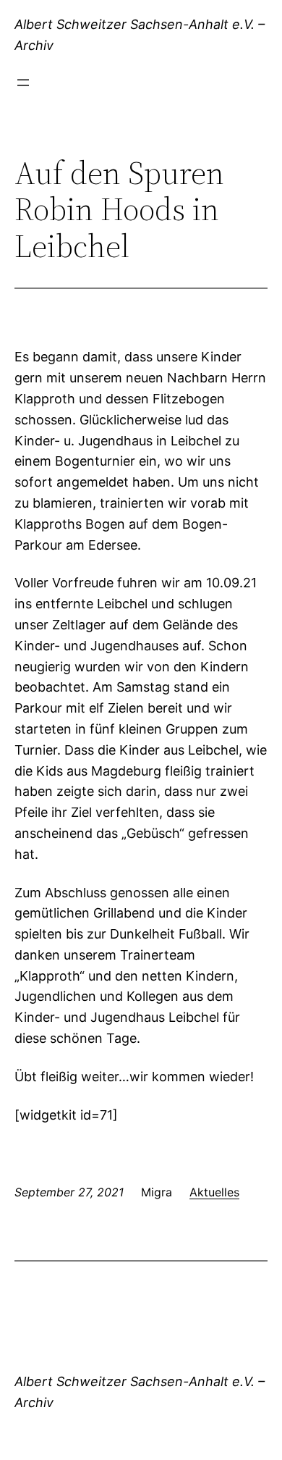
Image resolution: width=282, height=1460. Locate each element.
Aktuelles (214, 1192)
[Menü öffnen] (23, 82)
